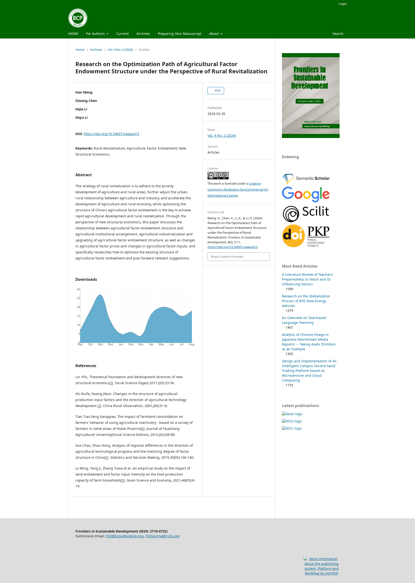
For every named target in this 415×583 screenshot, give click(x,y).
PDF (217, 90)
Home (79, 49)
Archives (143, 33)
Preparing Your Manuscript (179, 33)
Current (122, 33)
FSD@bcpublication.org (125, 536)
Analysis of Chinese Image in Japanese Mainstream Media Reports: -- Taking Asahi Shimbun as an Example (309, 341)
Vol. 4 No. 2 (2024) (120, 49)
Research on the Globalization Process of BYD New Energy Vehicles (306, 301)
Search (337, 33)
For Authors (96, 33)
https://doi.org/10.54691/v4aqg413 (111, 134)
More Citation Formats (227, 256)
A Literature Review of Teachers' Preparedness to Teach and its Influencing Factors (307, 279)
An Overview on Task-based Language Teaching (304, 320)
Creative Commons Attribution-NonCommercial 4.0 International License (238, 189)
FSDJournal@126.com (163, 536)
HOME (73, 33)
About (214, 33)
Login (343, 3)
